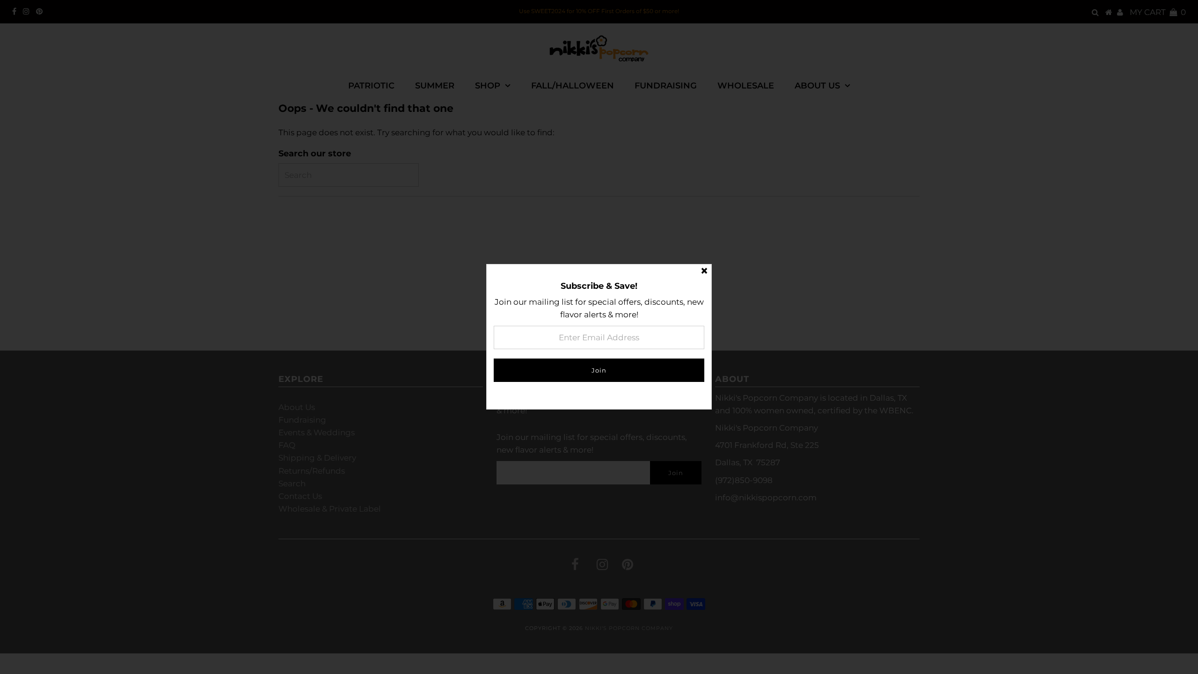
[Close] (704, 271)
